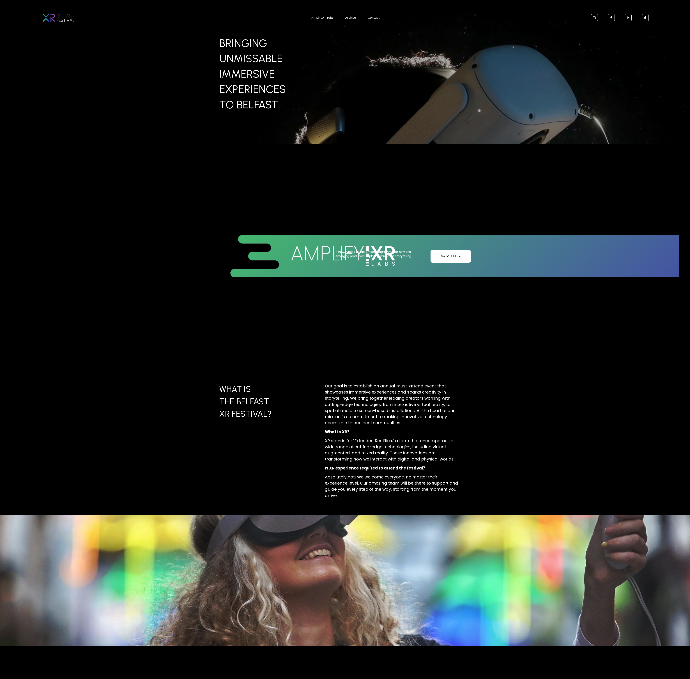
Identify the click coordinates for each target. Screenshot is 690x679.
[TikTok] (645, 17)
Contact (374, 18)
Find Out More (451, 256)
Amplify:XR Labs (322, 18)
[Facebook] (611, 17)
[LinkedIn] (628, 17)
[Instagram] (594, 17)
